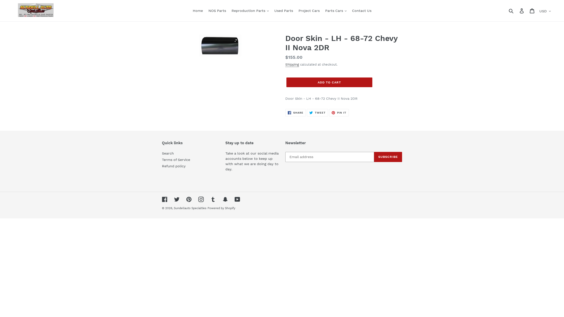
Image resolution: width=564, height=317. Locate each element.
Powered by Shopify (221, 208)
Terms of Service (176, 160)
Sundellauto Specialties (190, 208)
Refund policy (174, 166)
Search (168, 153)
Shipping (292, 64)
